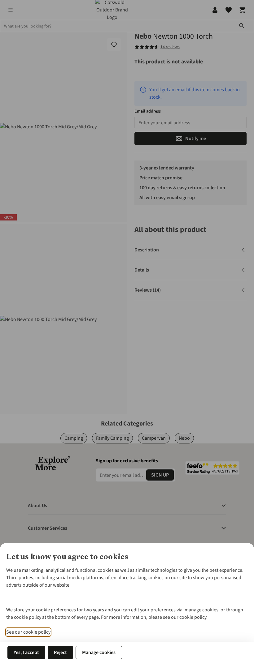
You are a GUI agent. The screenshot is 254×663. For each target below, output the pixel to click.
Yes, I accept (26, 652)
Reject (60, 652)
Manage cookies (99, 652)
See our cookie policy (28, 632)
